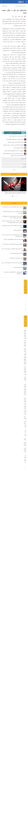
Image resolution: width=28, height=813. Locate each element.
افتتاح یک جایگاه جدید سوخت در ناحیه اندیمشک (13, 145)
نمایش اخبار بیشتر (26, 467)
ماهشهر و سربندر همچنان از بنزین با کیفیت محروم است (24, 445)
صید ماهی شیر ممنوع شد (25, 459)
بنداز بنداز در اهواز (25, 433)
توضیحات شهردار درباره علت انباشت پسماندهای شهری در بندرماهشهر (24, 389)
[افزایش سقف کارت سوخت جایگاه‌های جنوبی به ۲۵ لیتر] (25, 240)
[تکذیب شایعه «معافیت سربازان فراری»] (25, 259)
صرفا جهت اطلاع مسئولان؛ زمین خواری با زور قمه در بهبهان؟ (15, 193)
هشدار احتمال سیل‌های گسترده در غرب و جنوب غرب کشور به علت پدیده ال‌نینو (12, 235)
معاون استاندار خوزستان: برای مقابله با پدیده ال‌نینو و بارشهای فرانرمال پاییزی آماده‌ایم (24, 356)
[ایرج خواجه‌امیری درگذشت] (25, 231)
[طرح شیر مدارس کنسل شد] (25, 268)
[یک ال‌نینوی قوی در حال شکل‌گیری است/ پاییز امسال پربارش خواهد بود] (25, 273)
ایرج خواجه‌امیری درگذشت (18, 230)
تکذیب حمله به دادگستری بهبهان (24, 343)
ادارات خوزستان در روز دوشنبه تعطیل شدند (15, 139)
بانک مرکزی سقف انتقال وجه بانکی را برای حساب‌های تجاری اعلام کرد (12, 226)
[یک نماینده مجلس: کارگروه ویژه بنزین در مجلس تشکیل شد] (25, 207)
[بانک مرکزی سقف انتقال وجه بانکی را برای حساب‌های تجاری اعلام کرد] (25, 226)
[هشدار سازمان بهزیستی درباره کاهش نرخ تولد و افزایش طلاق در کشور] (25, 212)
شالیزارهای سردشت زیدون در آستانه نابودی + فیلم (24, 334)
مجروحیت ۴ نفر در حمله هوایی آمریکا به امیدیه (14, 151)
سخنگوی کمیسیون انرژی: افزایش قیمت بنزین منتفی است (12, 244)
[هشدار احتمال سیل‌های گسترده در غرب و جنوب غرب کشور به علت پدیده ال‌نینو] (25, 235)
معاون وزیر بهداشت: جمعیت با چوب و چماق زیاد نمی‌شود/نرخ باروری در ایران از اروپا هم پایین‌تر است (12, 221)
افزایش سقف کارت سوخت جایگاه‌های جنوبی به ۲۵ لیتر (13, 239)
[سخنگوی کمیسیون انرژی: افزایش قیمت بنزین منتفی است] (25, 245)
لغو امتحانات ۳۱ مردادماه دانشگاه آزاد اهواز (24, 421)
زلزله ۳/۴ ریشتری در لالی (19, 148)
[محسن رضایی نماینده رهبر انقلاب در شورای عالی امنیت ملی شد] (25, 249)
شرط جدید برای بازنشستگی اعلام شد (16, 253)
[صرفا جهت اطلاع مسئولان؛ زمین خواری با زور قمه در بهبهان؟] (14, 184)
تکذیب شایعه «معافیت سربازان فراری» (16, 258)
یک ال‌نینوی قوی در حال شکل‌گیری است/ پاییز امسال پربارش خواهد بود (13, 272)
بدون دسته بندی (22, 130)
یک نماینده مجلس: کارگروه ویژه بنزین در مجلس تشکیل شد (24, 373)
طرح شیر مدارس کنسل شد (18, 267)
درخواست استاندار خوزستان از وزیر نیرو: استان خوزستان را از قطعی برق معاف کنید (24, 406)
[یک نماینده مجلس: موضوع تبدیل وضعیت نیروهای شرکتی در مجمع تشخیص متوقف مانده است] (25, 217)
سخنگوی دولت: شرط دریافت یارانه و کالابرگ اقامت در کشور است (12, 263)
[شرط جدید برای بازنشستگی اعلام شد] (25, 254)
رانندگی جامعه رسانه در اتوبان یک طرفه (16, 142)
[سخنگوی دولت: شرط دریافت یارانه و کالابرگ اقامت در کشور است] (25, 263)
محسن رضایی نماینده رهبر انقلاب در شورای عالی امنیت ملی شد (12, 249)
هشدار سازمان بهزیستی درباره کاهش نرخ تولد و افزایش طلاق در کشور (13, 212)
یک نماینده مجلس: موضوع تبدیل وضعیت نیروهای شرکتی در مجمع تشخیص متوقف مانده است (12, 217)
